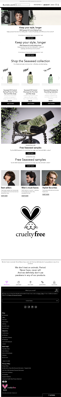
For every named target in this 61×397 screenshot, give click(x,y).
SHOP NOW (30, 38)
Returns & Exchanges (7, 353)
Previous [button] (2, 78)
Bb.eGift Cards (5, 326)
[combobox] (30, 300)
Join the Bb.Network (7, 341)
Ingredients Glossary (7, 337)
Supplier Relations (6, 376)
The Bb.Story (5, 333)
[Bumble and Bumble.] (14, 5)
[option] (10, 85)
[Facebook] (29, 307)
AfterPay (4, 324)
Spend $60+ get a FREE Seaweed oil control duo (30, 1)
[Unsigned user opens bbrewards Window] (47, 4)
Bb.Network (5, 339)
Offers (3, 317)
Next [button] (59, 78)
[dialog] (30, 293)
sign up (56, 291)
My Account (5, 357)
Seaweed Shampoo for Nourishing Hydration (51, 91)
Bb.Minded (5, 335)
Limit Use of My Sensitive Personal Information (13, 370)
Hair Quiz (4, 319)
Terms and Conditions (7, 372)
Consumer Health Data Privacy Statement (12, 379)
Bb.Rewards (5, 315)
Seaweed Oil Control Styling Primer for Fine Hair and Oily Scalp (10, 92)
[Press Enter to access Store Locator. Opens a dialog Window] (56, 4)
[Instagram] (25, 307)
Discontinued (5, 328)
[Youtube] (36, 307)
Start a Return (5, 351)
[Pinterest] (32, 307)
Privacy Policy (40, 293)
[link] (7, 283)
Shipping (4, 355)
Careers (4, 344)
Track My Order (6, 349)
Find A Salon (5, 321)
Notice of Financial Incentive (15, 295)
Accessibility (5, 374)
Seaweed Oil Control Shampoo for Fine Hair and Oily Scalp (30, 92)
